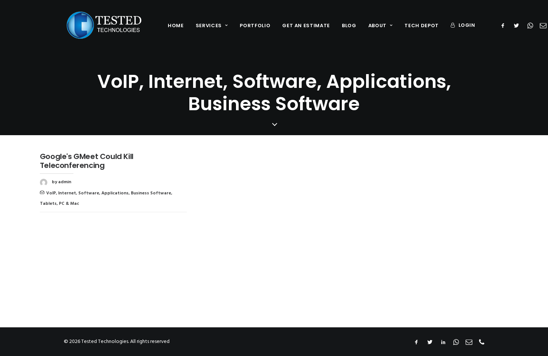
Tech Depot (421, 25)
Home (176, 25)
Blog (349, 25)
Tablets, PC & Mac (59, 203)
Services (209, 25)
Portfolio (255, 25)
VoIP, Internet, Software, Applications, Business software (108, 193)
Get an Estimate (306, 25)
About (377, 25)
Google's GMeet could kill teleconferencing (86, 161)
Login (467, 25)
